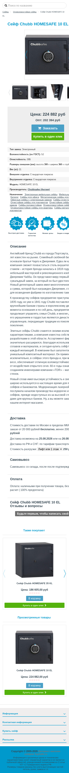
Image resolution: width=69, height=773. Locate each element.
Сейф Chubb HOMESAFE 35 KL (35, 583)
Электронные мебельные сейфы (40, 194)
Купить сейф (10, 731)
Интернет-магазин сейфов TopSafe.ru (42, 752)
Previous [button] (9, 92)
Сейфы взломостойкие (30, 205)
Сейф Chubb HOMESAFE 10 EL (34, 670)
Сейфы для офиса (29, 197)
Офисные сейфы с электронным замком (31, 200)
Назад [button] (26, 55)
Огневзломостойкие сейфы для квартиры (32, 208)
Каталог (15, 197)
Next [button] (65, 573)
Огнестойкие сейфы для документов (29, 202)
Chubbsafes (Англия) (39, 189)
